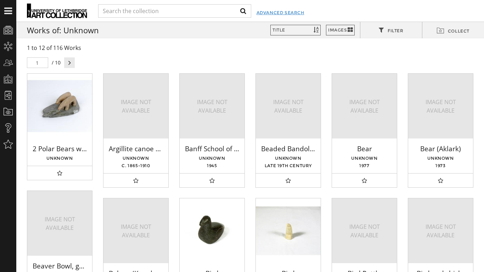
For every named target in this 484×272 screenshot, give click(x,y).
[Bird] (212, 230)
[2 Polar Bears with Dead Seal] (59, 106)
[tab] (391, 30)
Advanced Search (280, 12)
